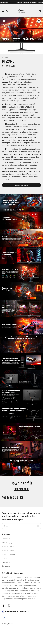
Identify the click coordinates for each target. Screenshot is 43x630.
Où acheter (6, 566)
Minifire (5, 57)
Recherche (6, 539)
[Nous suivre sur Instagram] (8, 605)
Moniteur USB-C (8, 550)
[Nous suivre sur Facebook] (3, 605)
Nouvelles (6, 562)
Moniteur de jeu (8, 546)
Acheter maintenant (21, 185)
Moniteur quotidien (9, 554)
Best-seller (6, 558)
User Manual (21, 489)
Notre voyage (7, 543)
